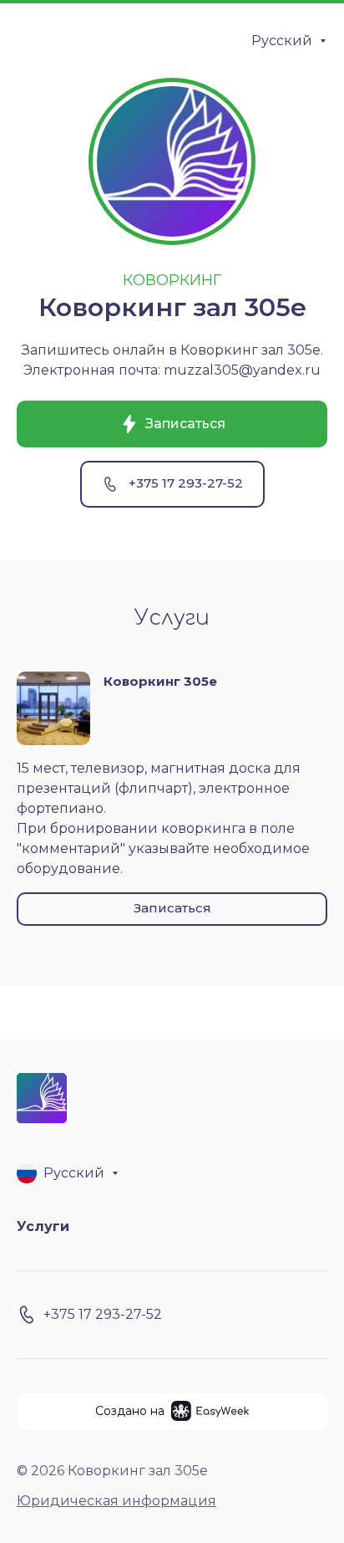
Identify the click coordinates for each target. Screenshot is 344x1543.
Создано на (129, 1410)
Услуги (43, 1226)
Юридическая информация (116, 1501)
